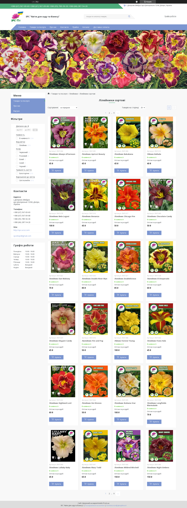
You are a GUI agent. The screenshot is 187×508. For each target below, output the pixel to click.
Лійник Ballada (154, 154)
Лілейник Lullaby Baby (59, 467)
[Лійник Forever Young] (128, 319)
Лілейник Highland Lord (60, 403)
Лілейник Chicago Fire (124, 216)
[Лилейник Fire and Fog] (96, 319)
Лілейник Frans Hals (156, 341)
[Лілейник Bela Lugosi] (63, 195)
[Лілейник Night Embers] (161, 446)
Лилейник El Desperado (158, 278)
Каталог (86, 27)
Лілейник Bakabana (123, 154)
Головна (22, 27)
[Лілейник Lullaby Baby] (63, 446)
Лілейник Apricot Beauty (93, 154)
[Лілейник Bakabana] (128, 132)
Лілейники (73, 94)
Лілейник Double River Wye (94, 278)
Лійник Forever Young (124, 341)
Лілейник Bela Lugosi (59, 216)
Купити (58, 170)
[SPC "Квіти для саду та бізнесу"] (17, 16)
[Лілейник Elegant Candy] (63, 319)
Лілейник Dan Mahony (59, 278)
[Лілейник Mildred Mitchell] (128, 446)
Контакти (64, 27)
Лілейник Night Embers (158, 467)
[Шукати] (129, 16)
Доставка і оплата (101, 27)
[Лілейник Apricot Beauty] (96, 132)
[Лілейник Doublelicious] (128, 257)
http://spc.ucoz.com (21, 230)
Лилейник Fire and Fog (92, 341)
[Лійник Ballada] (161, 132)
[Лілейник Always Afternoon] (63, 132)
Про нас (53, 27)
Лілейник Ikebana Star (125, 403)
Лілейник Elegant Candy (60, 341)
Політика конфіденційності (116, 505)
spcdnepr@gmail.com (22, 236)
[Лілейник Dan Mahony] (63, 257)
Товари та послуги (38, 27)
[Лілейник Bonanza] (96, 195)
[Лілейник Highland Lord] (63, 381)
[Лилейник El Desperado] (161, 257)
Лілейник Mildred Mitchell (126, 467)
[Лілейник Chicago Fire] (128, 195)
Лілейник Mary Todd (91, 467)
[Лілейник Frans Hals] (161, 319)
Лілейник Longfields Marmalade (156, 404)
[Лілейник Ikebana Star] (128, 381)
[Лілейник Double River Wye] (96, 257)
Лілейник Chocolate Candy (159, 216)
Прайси (75, 27)
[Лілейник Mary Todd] (96, 446)
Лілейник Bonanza (90, 216)
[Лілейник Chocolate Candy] (161, 195)
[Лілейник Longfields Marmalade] (161, 381)
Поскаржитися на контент (95, 505)
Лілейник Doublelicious (125, 278)
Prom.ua (106, 503)
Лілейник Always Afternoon (62, 154)
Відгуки (16, 111)
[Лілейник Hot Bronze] (96, 381)
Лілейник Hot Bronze (92, 403)
